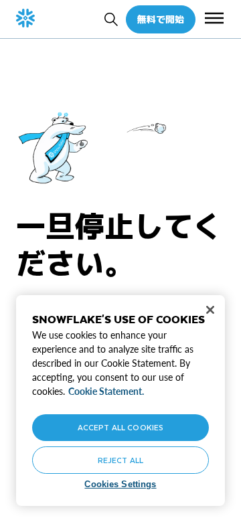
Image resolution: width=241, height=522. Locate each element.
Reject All (120, 460)
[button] (214, 19)
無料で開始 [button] (160, 19)
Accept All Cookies (120, 427)
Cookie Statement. (106, 391)
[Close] (210, 310)
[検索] (111, 19)
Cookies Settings (120, 484)
